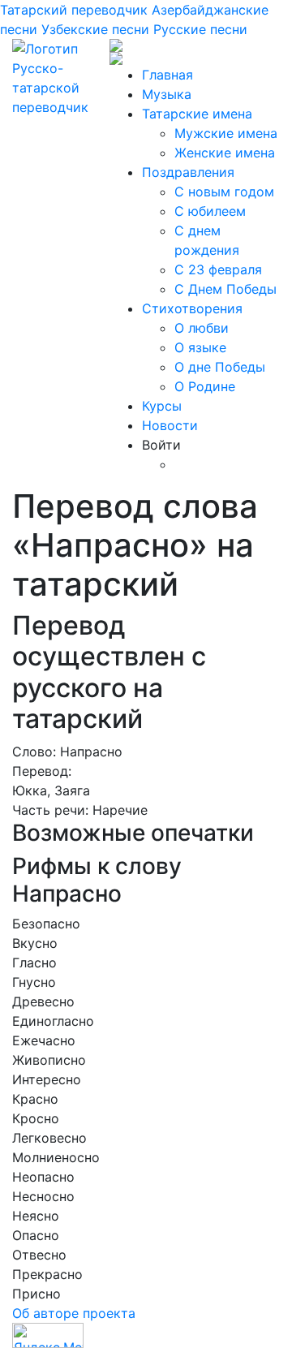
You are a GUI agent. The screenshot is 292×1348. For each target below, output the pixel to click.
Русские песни (200, 29)
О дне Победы (219, 367)
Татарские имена (197, 114)
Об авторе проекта (73, 1313)
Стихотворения (192, 308)
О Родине (204, 386)
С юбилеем (210, 211)
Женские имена (224, 152)
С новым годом (224, 191)
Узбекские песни (95, 29)
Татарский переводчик (74, 10)
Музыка (166, 94)
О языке (200, 347)
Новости (170, 425)
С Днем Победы (225, 289)
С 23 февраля (218, 269)
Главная (167, 75)
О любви (201, 328)
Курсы (162, 406)
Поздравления (188, 172)
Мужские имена (225, 133)
